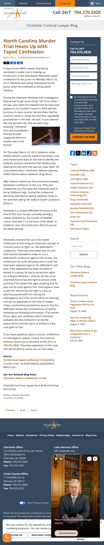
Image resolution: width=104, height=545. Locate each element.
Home (7, 3)
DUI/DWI (77, 174)
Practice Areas (43, 3)
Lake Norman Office (66, 447)
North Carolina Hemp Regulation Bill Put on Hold (82, 304)
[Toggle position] (89, 459)
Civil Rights (79, 179)
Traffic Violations (81, 187)
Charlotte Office (13, 447)
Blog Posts (91, 435)
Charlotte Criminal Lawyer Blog (15, 13)
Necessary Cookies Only (46, 535)
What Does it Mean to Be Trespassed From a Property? (83, 334)
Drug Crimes (79, 199)
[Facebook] (72, 153)
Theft (75, 216)
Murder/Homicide (21, 395)
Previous (10, 410)
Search (83, 254)
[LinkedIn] (83, 153)
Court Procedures (81, 183)
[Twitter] (78, 153)
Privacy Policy (89, 128)
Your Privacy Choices (37, 502)
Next (33, 410)
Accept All (16, 535)
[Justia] (89, 153)
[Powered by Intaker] (81, 539)
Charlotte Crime (81, 203)
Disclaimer (32, 435)
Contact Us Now (84, 137)
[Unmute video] (56, 459)
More (98, 3)
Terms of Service (86, 131)
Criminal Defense (82, 170)
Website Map (63, 435)
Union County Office (16, 473)
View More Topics (79, 228)
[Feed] (94, 153)
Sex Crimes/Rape (81, 212)
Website (23, 3)
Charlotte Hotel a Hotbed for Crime (24, 378)
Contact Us (65, 3)
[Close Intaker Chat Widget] (95, 459)
